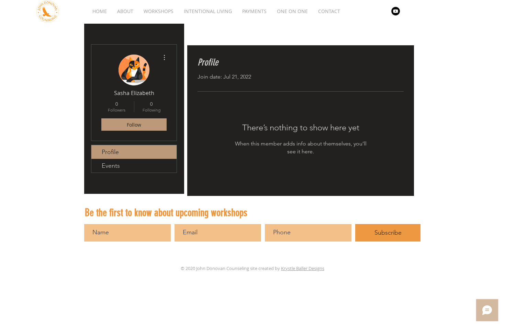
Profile (110, 152)
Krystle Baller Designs (302, 268)
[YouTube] (395, 11)
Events (111, 165)
